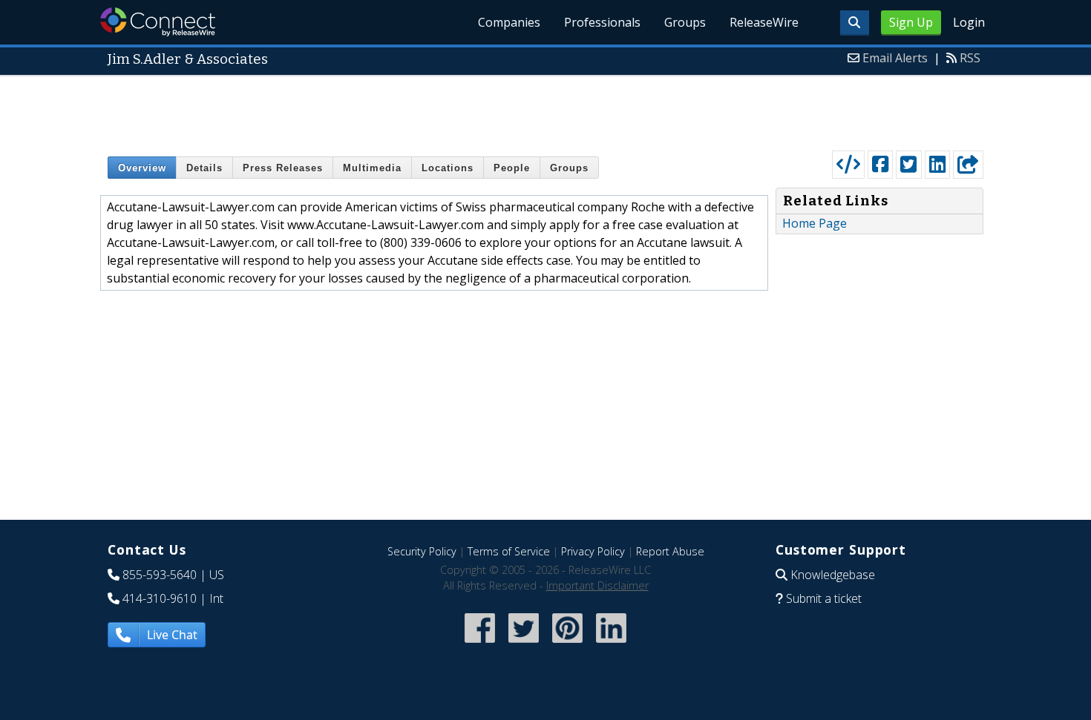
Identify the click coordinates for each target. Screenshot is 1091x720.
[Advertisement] (545, 109)
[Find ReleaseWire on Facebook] (479, 644)
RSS (970, 58)
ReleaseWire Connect (157, 21)
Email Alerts (895, 58)
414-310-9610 (159, 598)
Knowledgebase (832, 575)
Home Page (814, 223)
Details (204, 168)
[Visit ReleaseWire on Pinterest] (567, 644)
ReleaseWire (764, 22)
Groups (685, 22)
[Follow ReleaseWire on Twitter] (523, 644)
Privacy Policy (593, 551)
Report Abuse (670, 551)
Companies (509, 22)
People (512, 168)
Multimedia (372, 168)
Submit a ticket (824, 598)
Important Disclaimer (597, 585)
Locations (448, 168)
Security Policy (421, 551)
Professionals (602, 22)
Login (969, 22)
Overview (142, 168)
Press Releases (283, 168)
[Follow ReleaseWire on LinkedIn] (611, 644)
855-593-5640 (159, 575)
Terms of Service (509, 551)
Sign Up (911, 22)
